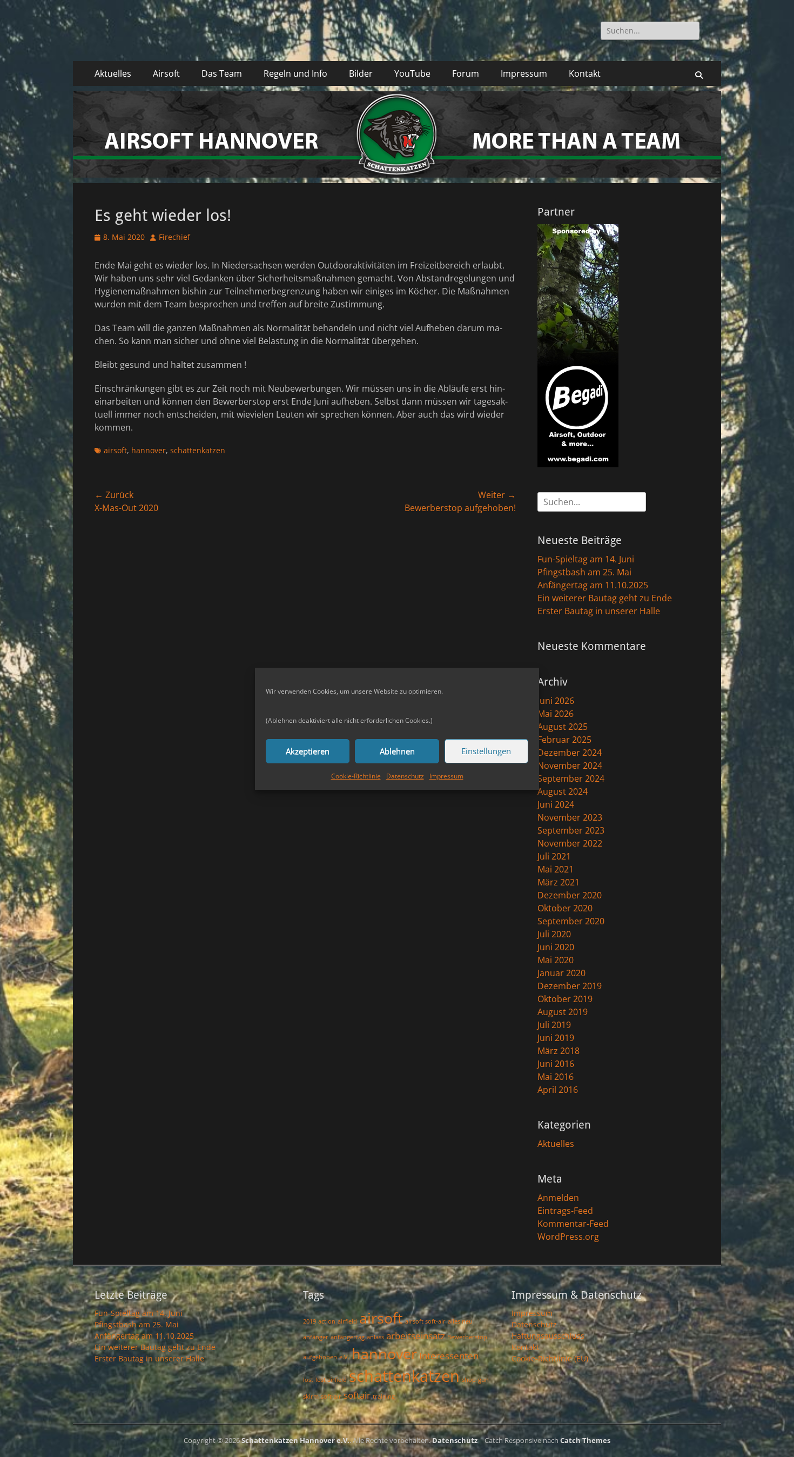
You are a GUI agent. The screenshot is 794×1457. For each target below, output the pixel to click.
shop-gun (475, 1380)
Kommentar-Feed (573, 1224)
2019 (309, 1321)
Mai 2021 (555, 869)
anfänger (315, 1337)
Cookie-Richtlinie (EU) (550, 1358)
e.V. (344, 1357)
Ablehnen (397, 751)
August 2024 (562, 791)
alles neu (460, 1321)
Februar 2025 (564, 740)
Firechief (174, 237)
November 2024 (569, 765)
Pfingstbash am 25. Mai (584, 572)
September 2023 (570, 830)
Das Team (221, 73)
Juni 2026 (555, 701)
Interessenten (449, 1355)
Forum (465, 73)
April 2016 (557, 1090)
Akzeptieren (307, 751)
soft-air (331, 1396)
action (326, 1321)
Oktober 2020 (565, 908)
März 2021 (558, 882)
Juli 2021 (554, 856)
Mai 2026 (555, 714)
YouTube (412, 73)
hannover (148, 450)
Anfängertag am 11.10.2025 (592, 585)
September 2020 (570, 921)
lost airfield (331, 1380)
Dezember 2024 (569, 752)
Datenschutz (405, 776)
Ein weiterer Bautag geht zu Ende (604, 598)
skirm (311, 1396)
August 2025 (562, 727)
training (384, 1396)
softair (357, 1395)
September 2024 (570, 778)
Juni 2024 (555, 804)
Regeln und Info (295, 73)
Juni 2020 (555, 947)
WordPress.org (568, 1237)
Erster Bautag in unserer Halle (598, 611)
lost (308, 1380)
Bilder (361, 73)
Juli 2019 (554, 1025)
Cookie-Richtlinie (356, 776)
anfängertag (348, 1337)
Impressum (446, 776)
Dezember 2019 (569, 986)
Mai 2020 (555, 960)
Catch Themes (585, 1440)
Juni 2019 (555, 1038)
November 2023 (569, 817)
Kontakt (585, 73)
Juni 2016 (555, 1064)
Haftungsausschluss (548, 1336)
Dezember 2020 (569, 895)
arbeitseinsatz (415, 1336)
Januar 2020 (561, 973)
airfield (347, 1321)
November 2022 (569, 843)
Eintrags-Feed (565, 1211)
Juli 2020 (554, 934)
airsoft (115, 450)
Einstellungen (486, 751)
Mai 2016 (555, 1077)
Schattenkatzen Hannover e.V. (295, 1440)
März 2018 (558, 1051)
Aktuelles (113, 73)
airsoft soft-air (425, 1321)
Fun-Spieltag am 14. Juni (585, 559)
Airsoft (166, 73)
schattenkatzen (197, 450)
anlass (375, 1337)
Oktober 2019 (565, 999)
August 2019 (562, 1012)
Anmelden (558, 1198)
